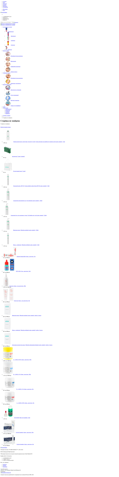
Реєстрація (5, 9)
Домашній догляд (6, 72)
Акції (4, 106)
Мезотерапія (13, 61)
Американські (11, 31)
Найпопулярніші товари (5, 127)
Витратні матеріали (7, 84)
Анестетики (5, 107)
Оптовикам (5, 7)
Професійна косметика (15, 66)
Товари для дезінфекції (15, 105)
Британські (13, 36)
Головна (4, 1)
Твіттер (4, 465)
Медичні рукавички (15, 100)
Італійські (13, 40)
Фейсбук (5, 464)
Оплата (4, 4)
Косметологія (6, 50)
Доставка (5, 3)
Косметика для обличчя (16, 83)
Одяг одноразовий (15, 95)
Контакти (5, 6)
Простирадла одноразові (16, 89)
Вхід (4, 10)
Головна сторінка (6, 115)
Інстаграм (5, 466)
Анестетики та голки (7, 26)
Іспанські (13, 45)
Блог (4, 2)
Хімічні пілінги (14, 71)
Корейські (10, 49)
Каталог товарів (11, 23)
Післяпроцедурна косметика (17, 56)
